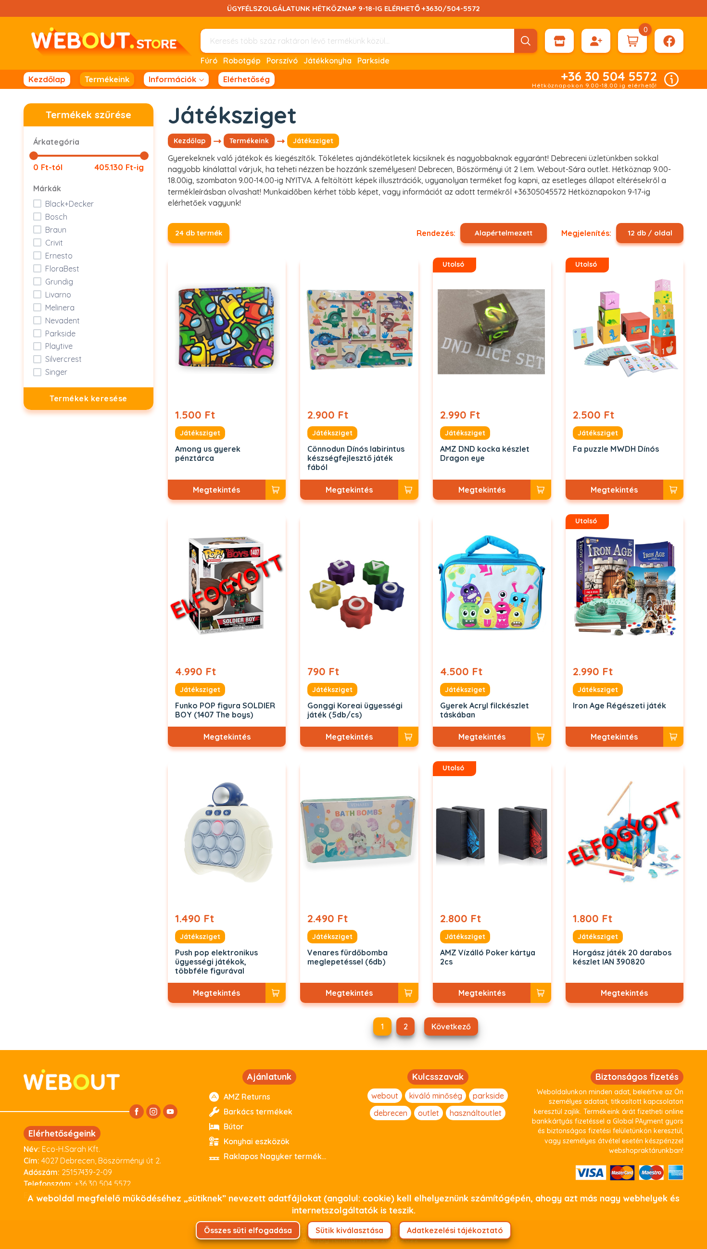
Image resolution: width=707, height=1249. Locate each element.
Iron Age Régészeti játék (619, 705)
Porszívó (282, 60)
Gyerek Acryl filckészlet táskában (484, 710)
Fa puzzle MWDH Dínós (616, 449)
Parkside (373, 60)
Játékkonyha (327, 60)
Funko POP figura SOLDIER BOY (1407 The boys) (225, 710)
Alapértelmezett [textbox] (503, 232)
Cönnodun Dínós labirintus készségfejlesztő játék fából (355, 458)
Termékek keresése (88, 398)
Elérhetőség (246, 79)
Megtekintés (216, 490)
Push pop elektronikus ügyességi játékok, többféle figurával (216, 962)
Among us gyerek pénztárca (207, 454)
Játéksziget (200, 433)
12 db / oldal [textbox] (650, 232)
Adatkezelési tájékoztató (455, 1230)
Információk (172, 79)
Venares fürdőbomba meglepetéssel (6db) (347, 957)
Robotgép (242, 60)
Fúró (209, 60)
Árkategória (56, 142)
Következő (451, 1026)
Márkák (47, 188)
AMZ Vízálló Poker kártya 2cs (487, 957)
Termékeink (107, 79)
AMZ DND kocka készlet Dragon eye (485, 454)
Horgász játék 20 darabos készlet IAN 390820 (622, 957)
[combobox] (503, 233)
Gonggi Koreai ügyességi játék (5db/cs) (355, 710)
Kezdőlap (46, 79)
